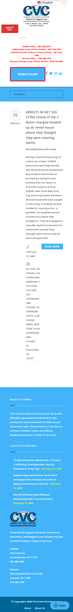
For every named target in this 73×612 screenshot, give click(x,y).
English (47, 2)
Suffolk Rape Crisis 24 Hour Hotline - (30, 49)
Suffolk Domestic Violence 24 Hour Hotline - (32, 52)
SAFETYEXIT (10, 28)
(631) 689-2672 (44, 46)
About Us (40, 608)
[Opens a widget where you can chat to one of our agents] (59, 605)
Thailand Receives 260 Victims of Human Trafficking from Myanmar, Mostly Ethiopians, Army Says (37, 464)
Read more (52, 246)
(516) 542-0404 (56, 61)
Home (27, 608)
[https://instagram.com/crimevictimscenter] (56, 73)
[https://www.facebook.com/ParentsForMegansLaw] (47, 73)
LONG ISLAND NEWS (33, 320)
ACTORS (30, 268)
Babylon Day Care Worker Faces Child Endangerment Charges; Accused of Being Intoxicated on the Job (35, 479)
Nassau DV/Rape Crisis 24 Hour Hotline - (30, 61)
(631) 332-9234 (54, 49)
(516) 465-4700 (44, 58)
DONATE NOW (28, 74)
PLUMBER (38, 328)
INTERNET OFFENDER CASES (37, 311)
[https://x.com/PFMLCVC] (51, 73)
